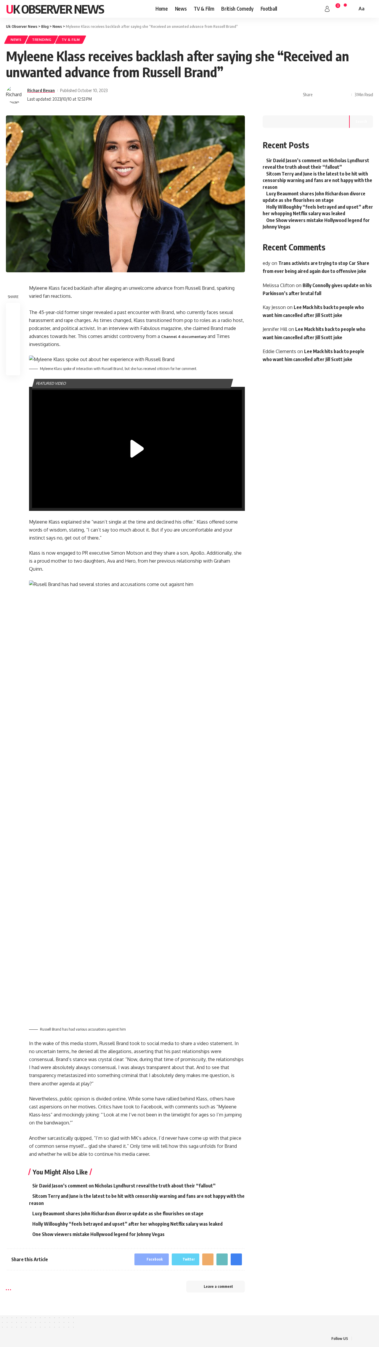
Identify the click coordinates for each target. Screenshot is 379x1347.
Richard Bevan (41, 90)
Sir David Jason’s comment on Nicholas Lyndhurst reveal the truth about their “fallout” (124, 1186)
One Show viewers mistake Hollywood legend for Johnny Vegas (98, 1234)
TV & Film (71, 39)
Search (361, 121)
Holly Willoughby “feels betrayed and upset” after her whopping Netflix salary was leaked (127, 1224)
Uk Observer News (55, 9)
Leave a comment (218, 1286)
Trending (42, 39)
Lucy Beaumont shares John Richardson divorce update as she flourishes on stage (117, 1213)
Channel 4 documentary (184, 336)
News (16, 39)
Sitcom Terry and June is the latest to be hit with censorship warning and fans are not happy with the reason (317, 180)
